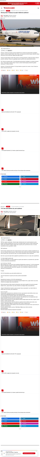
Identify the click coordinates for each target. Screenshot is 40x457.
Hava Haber (6, 15)
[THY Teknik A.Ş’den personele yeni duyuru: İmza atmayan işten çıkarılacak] (20, 162)
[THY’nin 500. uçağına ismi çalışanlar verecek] (20, 123)
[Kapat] (39, 3)
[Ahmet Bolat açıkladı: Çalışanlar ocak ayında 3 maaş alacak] (20, 84)
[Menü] (2, 8)
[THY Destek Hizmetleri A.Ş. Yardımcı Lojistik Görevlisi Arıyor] (20, 142)
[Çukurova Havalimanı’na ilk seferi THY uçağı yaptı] (20, 103)
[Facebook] (2, 454)
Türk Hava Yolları (8, 265)
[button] (38, 8)
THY (2, 242)
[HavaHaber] (9, 8)
